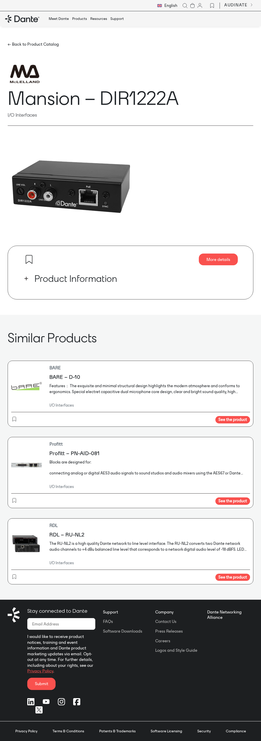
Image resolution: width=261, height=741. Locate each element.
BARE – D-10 (64, 377)
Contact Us (165, 621)
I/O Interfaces (22, 115)
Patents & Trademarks (117, 731)
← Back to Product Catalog (33, 44)
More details (218, 259)
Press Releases (169, 631)
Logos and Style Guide (176, 650)
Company (164, 611)
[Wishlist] (212, 6)
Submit (41, 683)
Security (204, 731)
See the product (232, 419)
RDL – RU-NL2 (67, 534)
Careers (162, 640)
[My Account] (200, 6)
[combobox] (167, 5)
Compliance (236, 731)
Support (110, 611)
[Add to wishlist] (29, 259)
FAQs (108, 621)
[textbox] (167, 5)
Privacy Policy (40, 670)
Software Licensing (166, 731)
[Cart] (192, 6)
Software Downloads (122, 631)
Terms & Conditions (68, 731)
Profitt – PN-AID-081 (74, 453)
